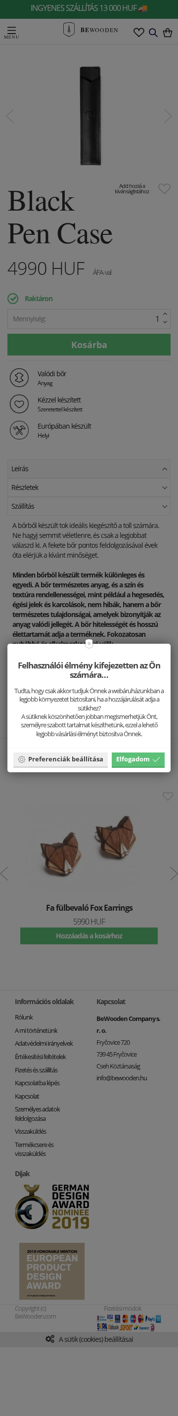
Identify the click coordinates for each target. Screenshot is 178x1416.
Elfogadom (133, 758)
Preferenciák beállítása (65, 758)
